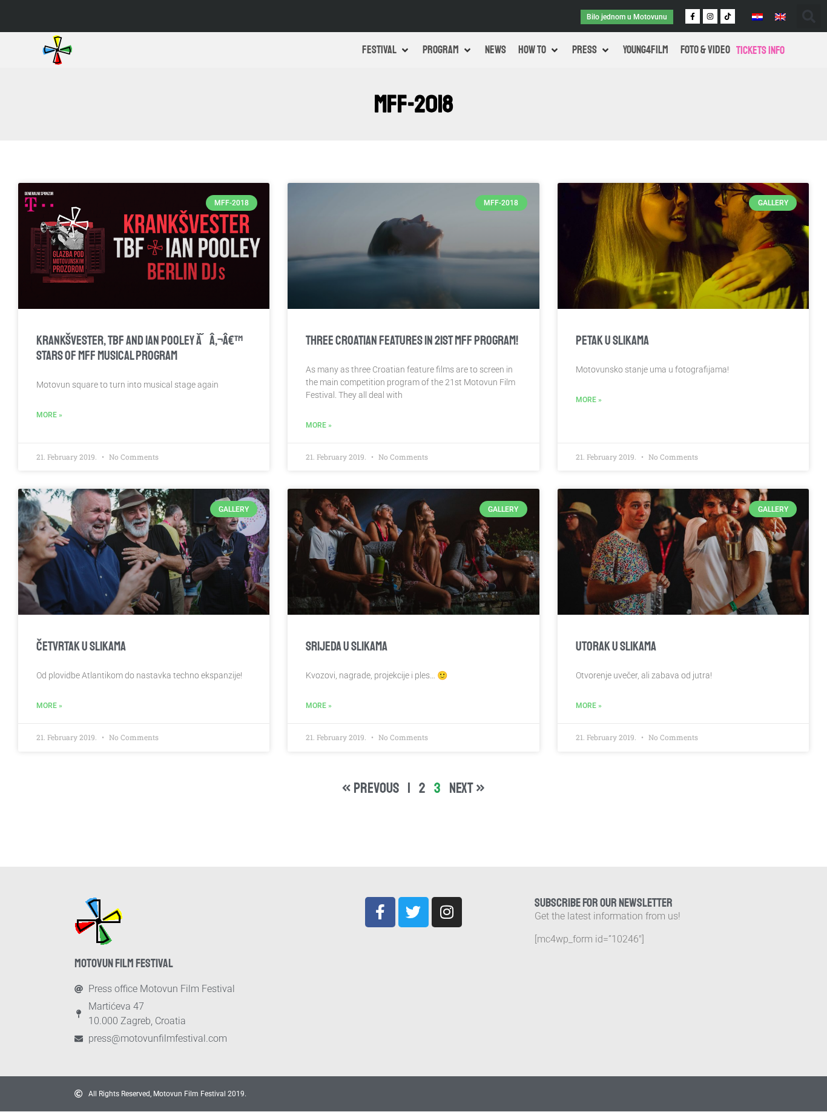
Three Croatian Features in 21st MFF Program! (412, 340)
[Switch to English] (780, 16)
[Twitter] (413, 912)
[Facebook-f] (692, 16)
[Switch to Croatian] (757, 16)
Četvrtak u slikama (81, 646)
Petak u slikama (612, 340)
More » (49, 415)
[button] (809, 16)
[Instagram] (710, 16)
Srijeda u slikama (346, 646)
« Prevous (370, 788)
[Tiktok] (727, 16)
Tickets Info (760, 50)
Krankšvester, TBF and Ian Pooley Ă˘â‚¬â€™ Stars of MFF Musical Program (139, 348)
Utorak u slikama (616, 646)
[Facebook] (380, 912)
